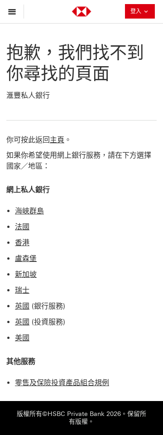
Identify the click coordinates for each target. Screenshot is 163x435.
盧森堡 (26, 258)
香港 (22, 242)
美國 (22, 338)
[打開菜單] (14, 12)
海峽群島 (29, 211)
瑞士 (22, 290)
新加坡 (26, 274)
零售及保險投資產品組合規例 (62, 382)
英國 (22, 306)
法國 (22, 226)
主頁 (57, 139)
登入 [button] (139, 12)
